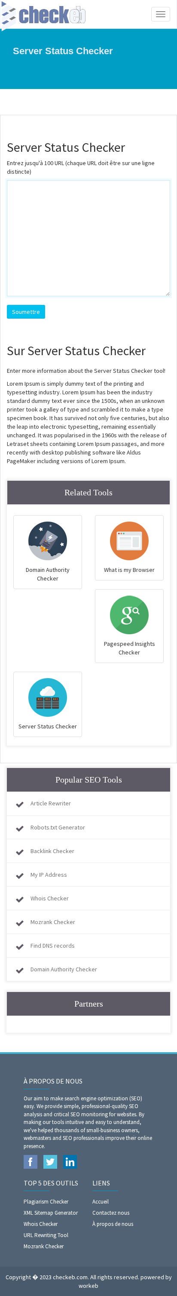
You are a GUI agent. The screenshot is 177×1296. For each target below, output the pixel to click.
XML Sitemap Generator (51, 1212)
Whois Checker (50, 898)
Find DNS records (53, 945)
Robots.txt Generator (58, 827)
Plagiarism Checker (46, 1201)
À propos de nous (112, 1224)
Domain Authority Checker (64, 969)
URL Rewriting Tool (46, 1235)
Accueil (100, 1201)
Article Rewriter (51, 803)
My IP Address (49, 874)
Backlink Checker (52, 851)
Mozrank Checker (53, 922)
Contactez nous (110, 1212)
